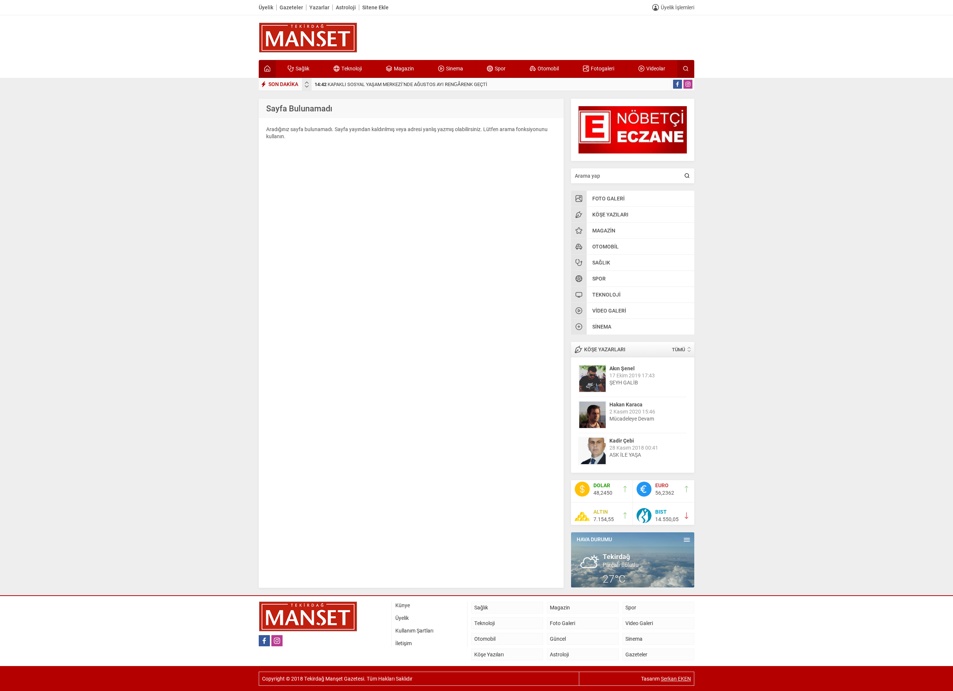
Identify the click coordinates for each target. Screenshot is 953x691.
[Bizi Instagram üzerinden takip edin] (687, 84)
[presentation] (307, 83)
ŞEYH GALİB (623, 364)
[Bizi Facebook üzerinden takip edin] (677, 84)
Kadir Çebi (621, 423)
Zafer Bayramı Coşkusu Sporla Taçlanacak (366, 84)
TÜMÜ (678, 349)
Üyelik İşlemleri (677, 7)
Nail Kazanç (623, 459)
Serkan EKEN (676, 678)
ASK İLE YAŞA (625, 437)
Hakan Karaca (626, 386)
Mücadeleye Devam (631, 401)
